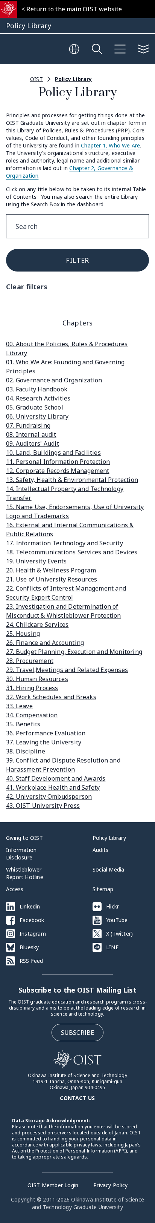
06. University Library (37, 416)
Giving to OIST (24, 837)
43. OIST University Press (43, 805)
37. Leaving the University (43, 742)
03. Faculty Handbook (36, 389)
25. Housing (23, 633)
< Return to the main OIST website (71, 9)
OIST (36, 79)
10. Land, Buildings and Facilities (53, 452)
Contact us (77, 1098)
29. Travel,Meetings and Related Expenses (67, 670)
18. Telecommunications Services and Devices (72, 552)
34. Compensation (32, 715)
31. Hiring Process (32, 688)
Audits (100, 849)
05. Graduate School (34, 407)
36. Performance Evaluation (45, 733)
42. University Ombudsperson (49, 796)
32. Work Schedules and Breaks (51, 697)
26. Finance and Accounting (45, 642)
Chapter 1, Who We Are (110, 145)
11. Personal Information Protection (58, 461)
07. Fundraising (28, 425)
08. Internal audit (31, 434)
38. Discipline (25, 751)
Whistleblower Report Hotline (24, 873)
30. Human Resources (37, 679)
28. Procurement (29, 661)
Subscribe (77, 1032)
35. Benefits (23, 724)
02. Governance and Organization (54, 380)
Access (14, 889)
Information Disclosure (21, 853)
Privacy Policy (110, 1185)
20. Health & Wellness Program (51, 570)
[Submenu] (143, 49)
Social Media (108, 869)
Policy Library (73, 79)
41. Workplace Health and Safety (53, 787)
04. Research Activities (38, 398)
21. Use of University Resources (51, 579)
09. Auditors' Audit (32, 443)
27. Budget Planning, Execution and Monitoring (74, 652)
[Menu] (120, 49)
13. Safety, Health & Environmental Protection (72, 480)
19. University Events (36, 561)
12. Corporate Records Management (57, 470)
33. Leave (19, 706)
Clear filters (27, 286)
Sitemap (103, 889)
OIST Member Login (52, 1185)
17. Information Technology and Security (64, 543)
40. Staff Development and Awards (55, 778)
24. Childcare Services (37, 624)
